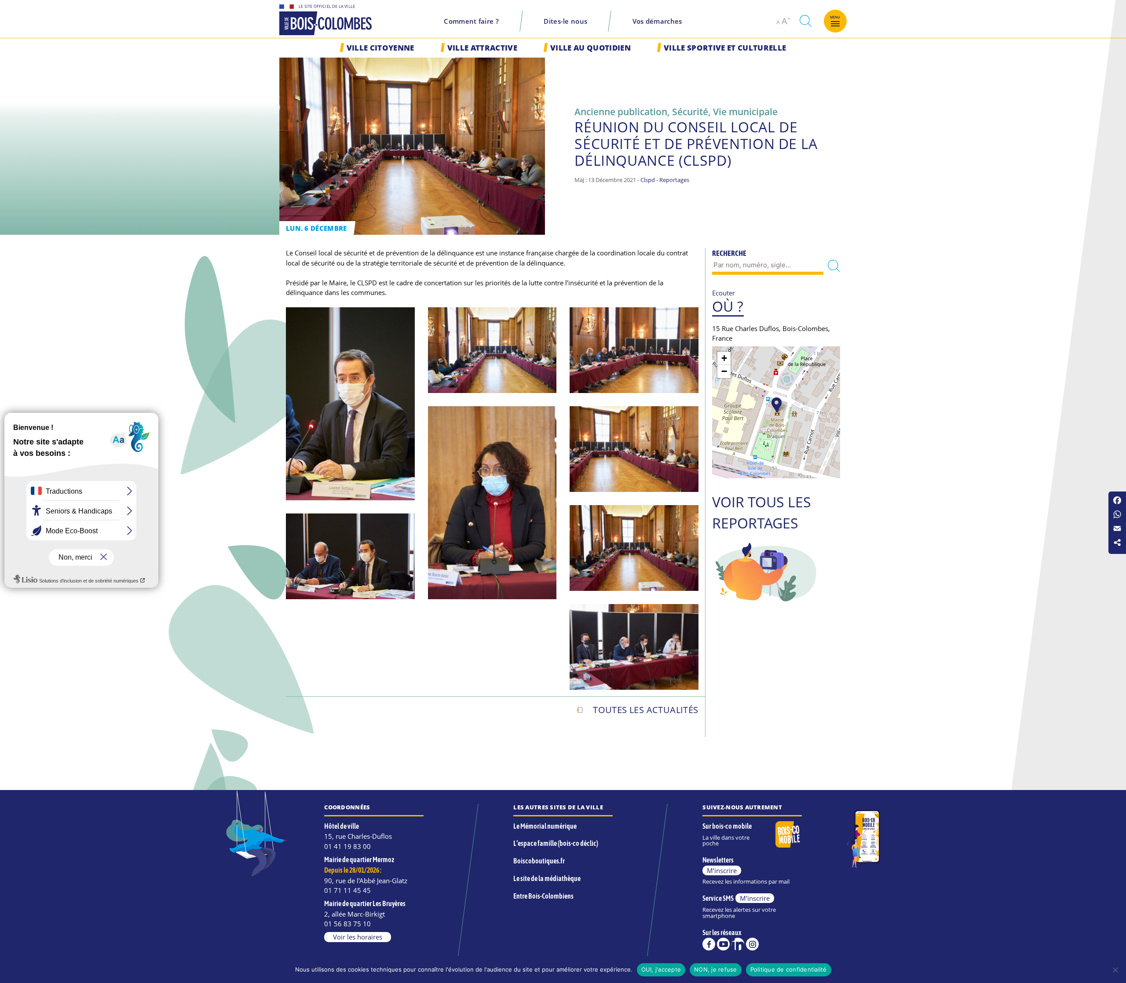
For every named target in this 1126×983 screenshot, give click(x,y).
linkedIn (737, 944)
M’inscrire (722, 870)
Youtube (723, 944)
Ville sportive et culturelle (725, 48)
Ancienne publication (620, 111)
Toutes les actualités (645, 710)
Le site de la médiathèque (547, 878)
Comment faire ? (471, 21)
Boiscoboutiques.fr (539, 861)
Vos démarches (657, 21)
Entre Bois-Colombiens (543, 896)
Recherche (729, 253)
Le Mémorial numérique (545, 826)
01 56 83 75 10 (347, 923)
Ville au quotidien (590, 48)
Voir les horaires (357, 936)
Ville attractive (482, 48)
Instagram (752, 944)
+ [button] (724, 358)
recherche (805, 21)
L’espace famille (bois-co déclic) (555, 843)
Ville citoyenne (380, 48)
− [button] (724, 371)
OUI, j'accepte (661, 969)
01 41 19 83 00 (347, 846)
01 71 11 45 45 (347, 890)
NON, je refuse (715, 969)
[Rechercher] (834, 266)
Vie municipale (745, 111)
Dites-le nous (565, 21)
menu (835, 17)
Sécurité (690, 111)
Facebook (708, 944)
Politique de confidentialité (788, 969)
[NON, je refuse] (1115, 969)
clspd (647, 180)
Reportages (674, 180)
